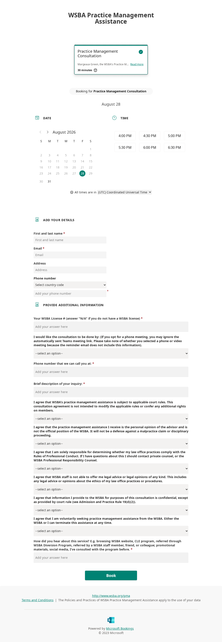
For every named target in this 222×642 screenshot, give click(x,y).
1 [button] (90, 149)
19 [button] (66, 167)
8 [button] (90, 155)
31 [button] (49, 181)
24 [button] (49, 173)
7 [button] (82, 155)
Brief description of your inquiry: (58, 384)
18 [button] (57, 167)
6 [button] (74, 155)
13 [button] (74, 161)
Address (40, 263)
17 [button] (49, 167)
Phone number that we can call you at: (62, 363)
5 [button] (66, 155)
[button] (40, 132)
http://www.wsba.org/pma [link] (111, 596)
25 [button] (57, 173)
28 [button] (82, 173)
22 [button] (90, 167)
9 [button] (41, 161)
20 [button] (74, 167)
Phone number (45, 278)
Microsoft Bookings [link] (120, 628)
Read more (137, 64)
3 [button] (49, 155)
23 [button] (41, 173)
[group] (149, 142)
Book (111, 575)
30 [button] (41, 181)
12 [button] (66, 161)
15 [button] (90, 161)
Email (38, 248)
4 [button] (58, 155)
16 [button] (41, 167)
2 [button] (41, 155)
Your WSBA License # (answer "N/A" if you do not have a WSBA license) (87, 318)
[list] (111, 63)
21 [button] (82, 167)
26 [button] (66, 173)
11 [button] (57, 161)
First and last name (48, 233)
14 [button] (82, 161)
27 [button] (74, 173)
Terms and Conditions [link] (38, 600)
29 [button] (90, 173)
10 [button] (49, 161)
